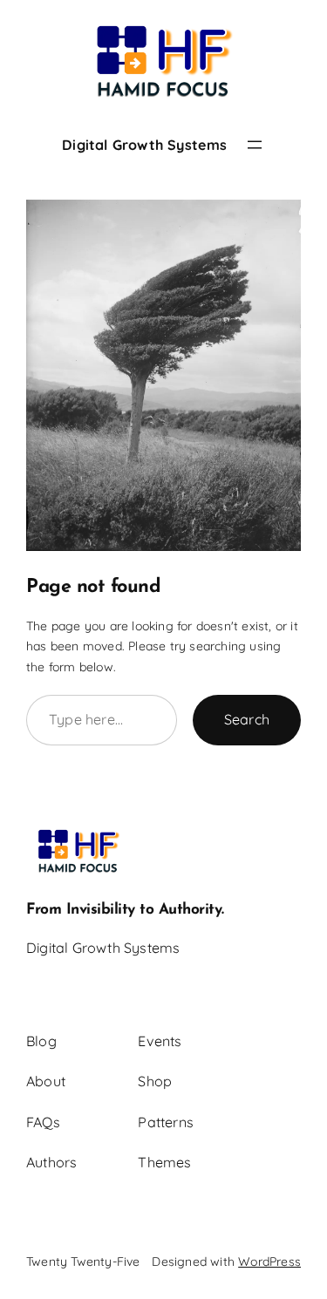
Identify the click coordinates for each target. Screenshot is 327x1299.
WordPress (269, 1261)
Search (246, 719)
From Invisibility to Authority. (125, 909)
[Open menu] (254, 144)
